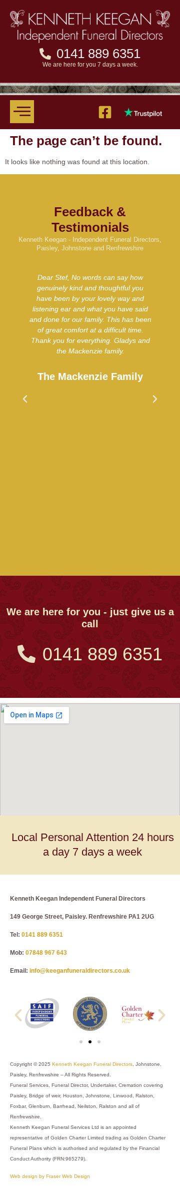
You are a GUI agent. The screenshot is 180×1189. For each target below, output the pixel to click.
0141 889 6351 (42, 934)
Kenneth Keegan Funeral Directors (92, 1064)
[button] (25, 399)
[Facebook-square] (105, 112)
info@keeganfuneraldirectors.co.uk (80, 970)
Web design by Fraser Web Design (50, 1176)
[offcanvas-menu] (22, 111)
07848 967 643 (46, 952)
